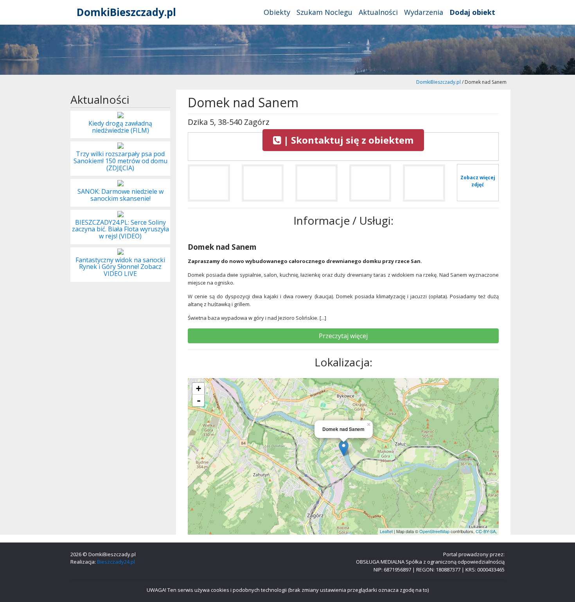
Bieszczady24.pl (116, 561)
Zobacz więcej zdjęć (477, 181)
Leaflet (386, 531)
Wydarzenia (423, 12)
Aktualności (378, 12)
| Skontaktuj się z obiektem (347, 139)
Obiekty (277, 12)
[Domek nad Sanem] (209, 186)
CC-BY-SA (486, 531)
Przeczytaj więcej (343, 336)
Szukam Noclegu (324, 12)
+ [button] (198, 388)
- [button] (198, 400)
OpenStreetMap (434, 531)
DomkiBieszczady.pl (126, 12)
